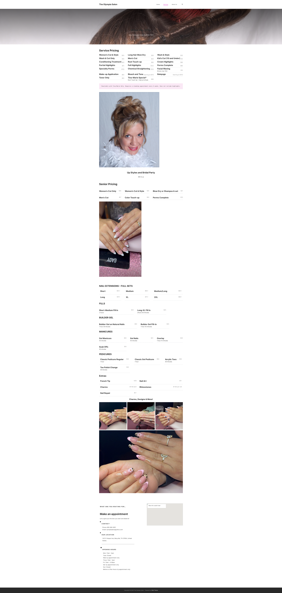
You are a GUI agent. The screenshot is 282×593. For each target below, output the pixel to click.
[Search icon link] (182, 4)
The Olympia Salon (108, 4)
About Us (174, 4)
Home (158, 4)
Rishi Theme (155, 590)
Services (165, 4)
